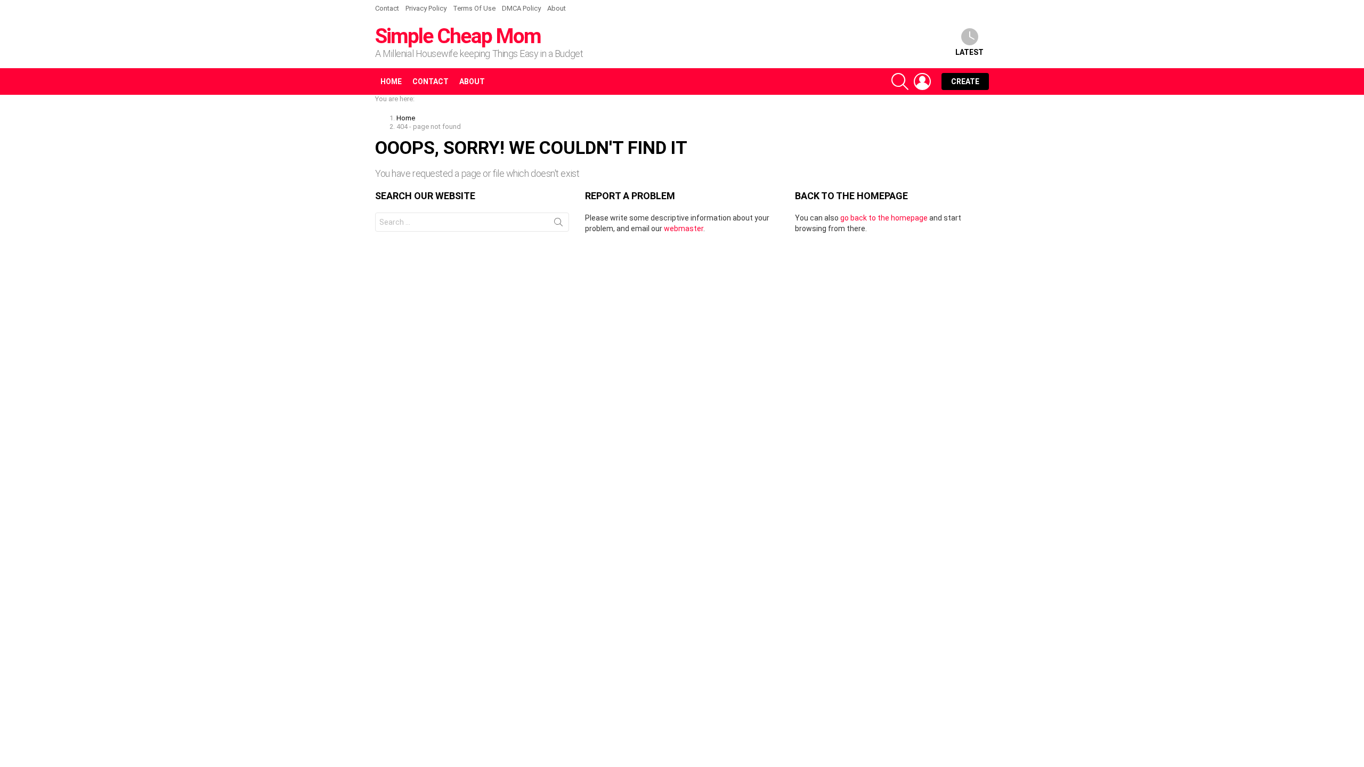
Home (391, 81)
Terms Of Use (474, 8)
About (556, 8)
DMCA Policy (521, 8)
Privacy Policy (425, 8)
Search (558, 224)
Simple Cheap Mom (458, 36)
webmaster (683, 228)
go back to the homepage (884, 218)
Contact (387, 8)
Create (965, 81)
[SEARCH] (899, 81)
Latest (969, 52)
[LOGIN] (922, 81)
